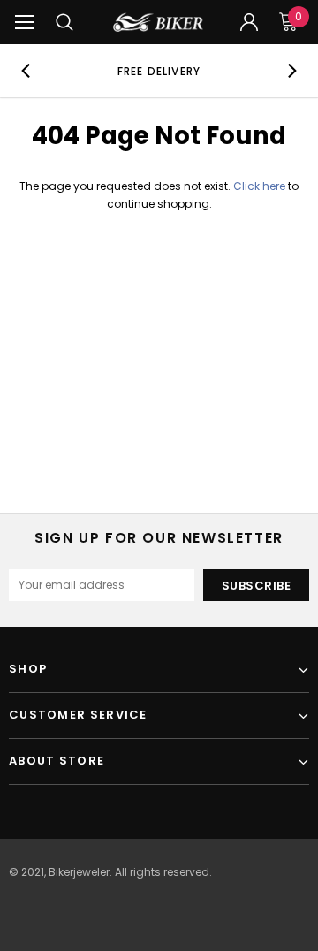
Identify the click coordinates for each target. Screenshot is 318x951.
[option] (159, 70)
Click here (260, 186)
